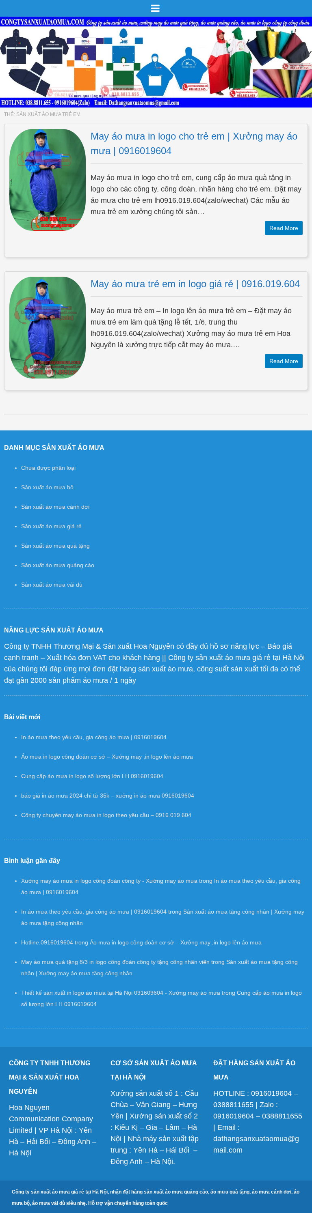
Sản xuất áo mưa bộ (47, 487)
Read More (283, 228)
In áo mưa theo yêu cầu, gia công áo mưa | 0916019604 (94, 737)
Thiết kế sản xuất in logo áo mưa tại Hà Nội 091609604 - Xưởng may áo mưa (120, 992)
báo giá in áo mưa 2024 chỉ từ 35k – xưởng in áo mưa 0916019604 (107, 795)
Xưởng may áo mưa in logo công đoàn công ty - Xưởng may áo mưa (109, 880)
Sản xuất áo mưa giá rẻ (51, 526)
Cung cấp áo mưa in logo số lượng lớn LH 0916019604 (92, 776)
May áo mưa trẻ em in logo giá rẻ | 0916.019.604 (195, 283)
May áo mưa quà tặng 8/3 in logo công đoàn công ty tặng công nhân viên (115, 962)
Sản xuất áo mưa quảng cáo (57, 565)
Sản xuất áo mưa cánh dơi (55, 506)
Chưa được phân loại (48, 468)
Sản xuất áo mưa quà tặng (55, 545)
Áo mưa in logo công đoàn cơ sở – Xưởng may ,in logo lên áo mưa (107, 756)
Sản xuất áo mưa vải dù (51, 584)
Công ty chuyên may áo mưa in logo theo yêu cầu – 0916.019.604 (106, 815)
